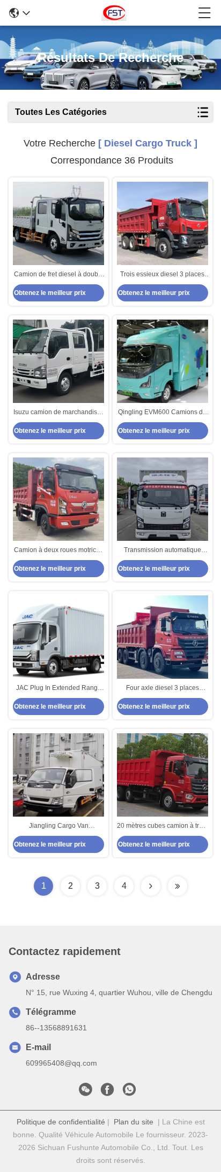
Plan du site (133, 1121)
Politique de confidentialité (61, 1121)
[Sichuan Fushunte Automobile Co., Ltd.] (114, 13)
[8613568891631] (129, 1092)
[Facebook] (107, 1092)
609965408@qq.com (61, 1063)
